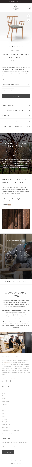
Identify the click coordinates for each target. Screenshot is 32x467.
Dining (3, 390)
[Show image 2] (14, 46)
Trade (3, 416)
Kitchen (4, 398)
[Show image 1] (12, 46)
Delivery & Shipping (9, 121)
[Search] (26, 7)
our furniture (11, 152)
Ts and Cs (5, 419)
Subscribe (8, 452)
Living (3, 393)
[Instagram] (6, 381)
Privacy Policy (6, 422)
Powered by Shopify (16, 463)
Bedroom (4, 396)
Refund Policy (6, 427)
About (3, 413)
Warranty (6, 116)
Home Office (5, 401)
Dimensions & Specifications (13, 110)
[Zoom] (28, 15)
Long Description (9, 105)
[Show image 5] (19, 46)
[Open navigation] (2, 7)
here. (9, 204)
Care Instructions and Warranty (10, 430)
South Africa (6, 362)
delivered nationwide (16, 1)
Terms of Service (6, 424)
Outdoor (4, 404)
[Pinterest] (10, 381)
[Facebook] (2, 381)
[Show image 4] (17, 46)
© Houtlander (16, 461)
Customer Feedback (7, 433)
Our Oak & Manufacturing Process (15, 126)
